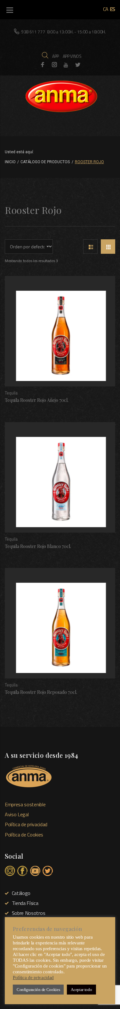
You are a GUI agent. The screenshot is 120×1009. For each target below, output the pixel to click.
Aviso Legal (16, 814)
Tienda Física (25, 903)
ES (112, 9)
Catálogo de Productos (45, 162)
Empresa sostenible (25, 804)
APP (55, 56)
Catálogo (21, 893)
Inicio (10, 162)
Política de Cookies (24, 834)
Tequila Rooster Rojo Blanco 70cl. (38, 546)
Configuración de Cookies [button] (38, 989)
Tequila (11, 393)
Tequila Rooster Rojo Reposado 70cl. (41, 692)
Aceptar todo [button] (81, 989)
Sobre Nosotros (28, 913)
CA (105, 9)
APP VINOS (72, 56)
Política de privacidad (26, 824)
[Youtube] (66, 65)
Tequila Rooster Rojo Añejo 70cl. (36, 400)
